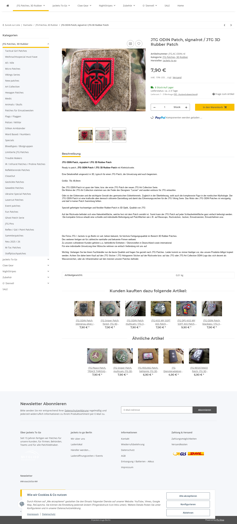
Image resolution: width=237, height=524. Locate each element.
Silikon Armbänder (15, 128)
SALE (5, 289)
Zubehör (7, 277)
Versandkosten (180, 444)
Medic (8, 98)
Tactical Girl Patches (16, 50)
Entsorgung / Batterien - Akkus (137, 461)
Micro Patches (12, 68)
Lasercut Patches (14, 199)
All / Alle (9, 62)
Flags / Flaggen (13, 116)
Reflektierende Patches (17, 170)
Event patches (12, 205)
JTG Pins (9, 223)
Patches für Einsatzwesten (19, 110)
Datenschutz (48, 514)
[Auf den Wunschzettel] (138, 43)
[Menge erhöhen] (186, 107)
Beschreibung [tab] (71, 153)
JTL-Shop (220, 520)
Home (181, 5)
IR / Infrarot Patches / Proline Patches (25, 164)
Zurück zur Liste (12, 25)
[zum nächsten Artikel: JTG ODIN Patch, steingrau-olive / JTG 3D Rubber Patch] (231, 25)
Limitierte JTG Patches (17, 152)
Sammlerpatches (14, 235)
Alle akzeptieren (188, 496)
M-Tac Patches (13, 247)
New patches (12, 80)
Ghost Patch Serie (14, 217)
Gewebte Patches (14, 187)
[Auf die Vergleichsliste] (130, 43)
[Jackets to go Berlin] (8, 5)
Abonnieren (204, 409)
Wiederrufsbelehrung (132, 444)
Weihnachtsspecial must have (21, 56)
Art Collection (12, 86)
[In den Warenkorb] (64, 36)
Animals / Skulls (13, 104)
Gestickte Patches (14, 181)
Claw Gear (8, 265)
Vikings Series (12, 74)
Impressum (33, 514)
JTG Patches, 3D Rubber (175, 57)
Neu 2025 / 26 (12, 241)
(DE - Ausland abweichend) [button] (186, 94)
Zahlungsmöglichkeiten (184, 438)
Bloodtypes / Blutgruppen (19, 146)
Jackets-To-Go (10, 259)
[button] (26, 44)
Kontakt (125, 438)
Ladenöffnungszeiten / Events (87, 455)
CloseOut (10, 176)
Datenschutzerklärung (77, 410)
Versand (177, 77)
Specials (9, 140)
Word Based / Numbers (17, 134)
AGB (123, 455)
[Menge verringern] (154, 107)
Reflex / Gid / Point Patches (19, 229)
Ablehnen (188, 512)
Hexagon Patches (14, 92)
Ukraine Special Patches (18, 193)
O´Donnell (8, 283)
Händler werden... (80, 450)
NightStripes (9, 271)
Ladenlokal (76, 444)
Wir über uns (78, 438)
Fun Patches (11, 211)
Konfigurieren (188, 504)
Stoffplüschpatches (15, 253)
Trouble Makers (13, 158)
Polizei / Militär (13, 122)
